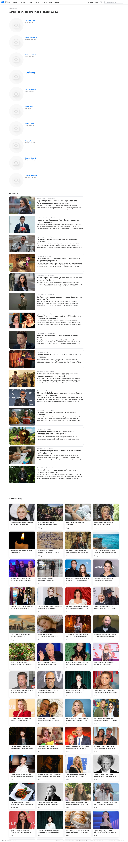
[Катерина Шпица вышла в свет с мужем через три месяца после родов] (22, 768)
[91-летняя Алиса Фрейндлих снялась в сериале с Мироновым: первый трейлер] (78, 545)
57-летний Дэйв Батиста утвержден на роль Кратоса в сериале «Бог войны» (59, 394)
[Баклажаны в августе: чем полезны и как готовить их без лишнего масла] (22, 796)
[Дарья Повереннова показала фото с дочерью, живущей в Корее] (50, 824)
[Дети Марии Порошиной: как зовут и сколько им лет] (106, 517)
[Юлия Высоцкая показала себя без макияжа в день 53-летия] (78, 712)
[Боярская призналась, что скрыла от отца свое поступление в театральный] (78, 684)
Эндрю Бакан (30, 141)
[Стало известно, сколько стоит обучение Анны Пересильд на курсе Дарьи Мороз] (106, 824)
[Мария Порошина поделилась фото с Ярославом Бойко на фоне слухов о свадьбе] (22, 572)
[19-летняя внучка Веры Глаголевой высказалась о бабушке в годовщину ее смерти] (50, 740)
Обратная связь (121, 840)
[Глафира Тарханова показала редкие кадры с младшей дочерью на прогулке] (106, 572)
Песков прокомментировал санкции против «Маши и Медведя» (59, 356)
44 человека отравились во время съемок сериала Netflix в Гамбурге (59, 452)
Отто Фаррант (30, 20)
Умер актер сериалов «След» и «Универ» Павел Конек (57, 336)
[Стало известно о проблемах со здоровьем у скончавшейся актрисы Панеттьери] (22, 517)
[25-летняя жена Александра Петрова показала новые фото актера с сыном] (106, 740)
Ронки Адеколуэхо (31, 37)
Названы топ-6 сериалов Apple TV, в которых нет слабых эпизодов (58, 221)
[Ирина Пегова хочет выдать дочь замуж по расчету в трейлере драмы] (50, 768)
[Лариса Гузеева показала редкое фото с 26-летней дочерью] (22, 600)
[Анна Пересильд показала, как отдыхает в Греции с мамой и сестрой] (78, 796)
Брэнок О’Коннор (31, 175)
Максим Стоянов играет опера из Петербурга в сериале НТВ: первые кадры (57, 471)
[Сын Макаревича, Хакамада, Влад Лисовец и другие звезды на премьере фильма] (22, 740)
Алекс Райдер (13, 8)
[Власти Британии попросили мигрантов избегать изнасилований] (22, 628)
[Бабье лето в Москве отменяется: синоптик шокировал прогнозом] (50, 572)
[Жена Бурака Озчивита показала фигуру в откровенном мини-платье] (78, 628)
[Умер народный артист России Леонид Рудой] (22, 545)
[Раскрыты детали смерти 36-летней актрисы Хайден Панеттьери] (22, 712)
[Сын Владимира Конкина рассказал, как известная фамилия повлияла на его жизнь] (50, 656)
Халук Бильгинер (31, 55)
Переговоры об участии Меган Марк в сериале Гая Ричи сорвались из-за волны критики (58, 202)
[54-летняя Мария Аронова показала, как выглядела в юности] (50, 796)
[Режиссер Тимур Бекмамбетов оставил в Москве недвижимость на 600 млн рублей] (106, 628)
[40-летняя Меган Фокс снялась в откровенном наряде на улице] (78, 656)
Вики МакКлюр (30, 89)
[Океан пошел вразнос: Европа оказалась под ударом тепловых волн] (106, 545)
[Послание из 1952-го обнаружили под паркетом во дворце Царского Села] (50, 545)
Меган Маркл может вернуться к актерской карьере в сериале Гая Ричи (59, 279)
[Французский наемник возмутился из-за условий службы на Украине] (50, 517)
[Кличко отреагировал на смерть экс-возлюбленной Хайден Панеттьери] (78, 740)
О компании (8, 840)
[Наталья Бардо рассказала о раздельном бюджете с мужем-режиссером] (106, 712)
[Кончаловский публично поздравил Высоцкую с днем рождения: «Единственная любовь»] (50, 712)
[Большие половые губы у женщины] (78, 517)
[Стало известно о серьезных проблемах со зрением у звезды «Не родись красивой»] (106, 684)
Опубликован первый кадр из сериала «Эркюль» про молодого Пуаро (59, 298)
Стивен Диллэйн (31, 158)
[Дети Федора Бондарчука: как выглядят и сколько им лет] (50, 684)
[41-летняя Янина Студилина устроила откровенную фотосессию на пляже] (106, 656)
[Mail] (2, 2)
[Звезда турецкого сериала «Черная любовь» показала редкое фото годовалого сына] (22, 824)
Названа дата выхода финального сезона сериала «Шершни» (58, 413)
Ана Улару (29, 106)
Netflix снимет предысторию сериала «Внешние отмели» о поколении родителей (57, 375)
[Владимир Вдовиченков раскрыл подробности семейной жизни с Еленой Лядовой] (78, 572)
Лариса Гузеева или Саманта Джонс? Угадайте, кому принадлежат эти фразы (59, 317)
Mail (3, 840)
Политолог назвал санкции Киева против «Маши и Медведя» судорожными (58, 259)
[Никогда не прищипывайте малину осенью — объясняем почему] (22, 656)
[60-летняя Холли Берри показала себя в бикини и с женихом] (106, 796)
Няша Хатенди (30, 72)
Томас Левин (29, 124)
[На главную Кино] (7, 2)
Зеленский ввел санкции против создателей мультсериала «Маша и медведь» (56, 432)
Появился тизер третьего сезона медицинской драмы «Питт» (57, 240)
